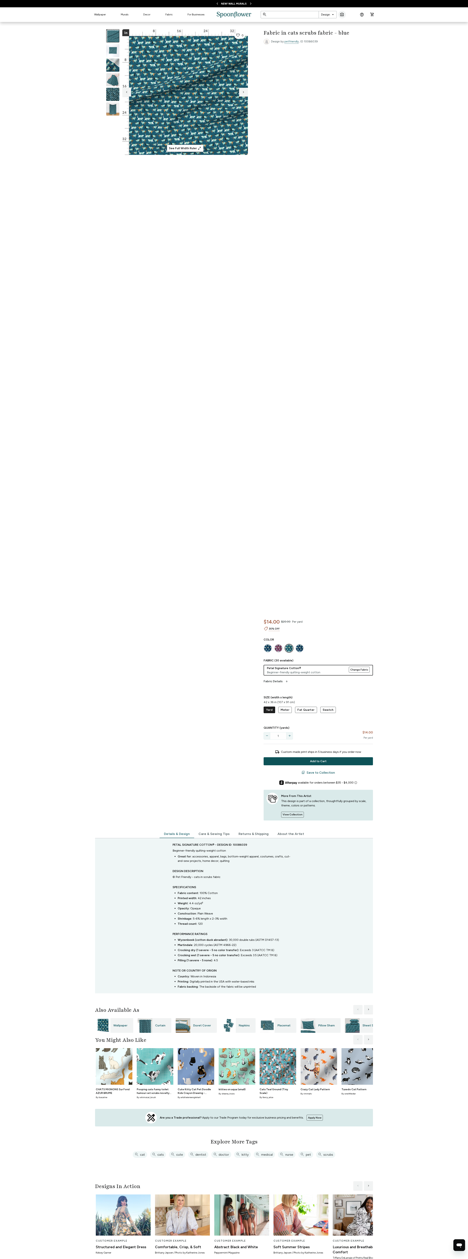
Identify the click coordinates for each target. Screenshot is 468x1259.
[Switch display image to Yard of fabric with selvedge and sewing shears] (112, 50)
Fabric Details (276, 681)
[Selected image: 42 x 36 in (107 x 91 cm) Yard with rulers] (112, 35)
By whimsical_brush (146, 1097)
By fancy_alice (266, 1097)
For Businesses (196, 14)
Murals (125, 14)
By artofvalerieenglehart (189, 1097)
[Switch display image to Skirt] (112, 79)
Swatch (328, 710)
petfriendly (291, 41)
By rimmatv (306, 1093)
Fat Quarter (305, 710)
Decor (146, 14)
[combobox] (328, 14)
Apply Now (314, 1117)
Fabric (169, 14)
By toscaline (101, 1097)
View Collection (292, 814)
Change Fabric (359, 669)
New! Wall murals (234, 3)
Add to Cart (318, 761)
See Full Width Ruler (185, 148)
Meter (285, 710)
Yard (269, 710)
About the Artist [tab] (291, 834)
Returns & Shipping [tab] (254, 834)
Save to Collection (318, 772)
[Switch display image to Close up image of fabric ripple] (112, 94)
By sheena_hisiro (227, 1093)
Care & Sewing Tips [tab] (214, 834)
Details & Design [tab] (177, 834)
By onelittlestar (348, 1093)
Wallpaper (100, 14)
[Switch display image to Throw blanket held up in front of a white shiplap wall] (112, 109)
